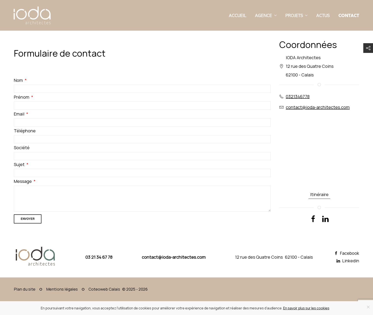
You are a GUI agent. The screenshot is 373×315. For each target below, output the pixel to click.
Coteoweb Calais (104, 289)
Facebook (349, 253)
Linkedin (350, 261)
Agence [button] (263, 15)
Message (23, 181)
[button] (368, 48)
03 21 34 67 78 (98, 257)
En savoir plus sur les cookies (306, 308)
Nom (18, 80)
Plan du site (24, 289)
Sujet (19, 164)
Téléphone (25, 131)
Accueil (237, 15)
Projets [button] (294, 15)
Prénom (21, 97)
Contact (348, 15)
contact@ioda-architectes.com (318, 107)
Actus (323, 15)
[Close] (368, 307)
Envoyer (28, 218)
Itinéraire (319, 194)
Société (22, 147)
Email (19, 114)
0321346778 (298, 96)
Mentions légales (62, 289)
